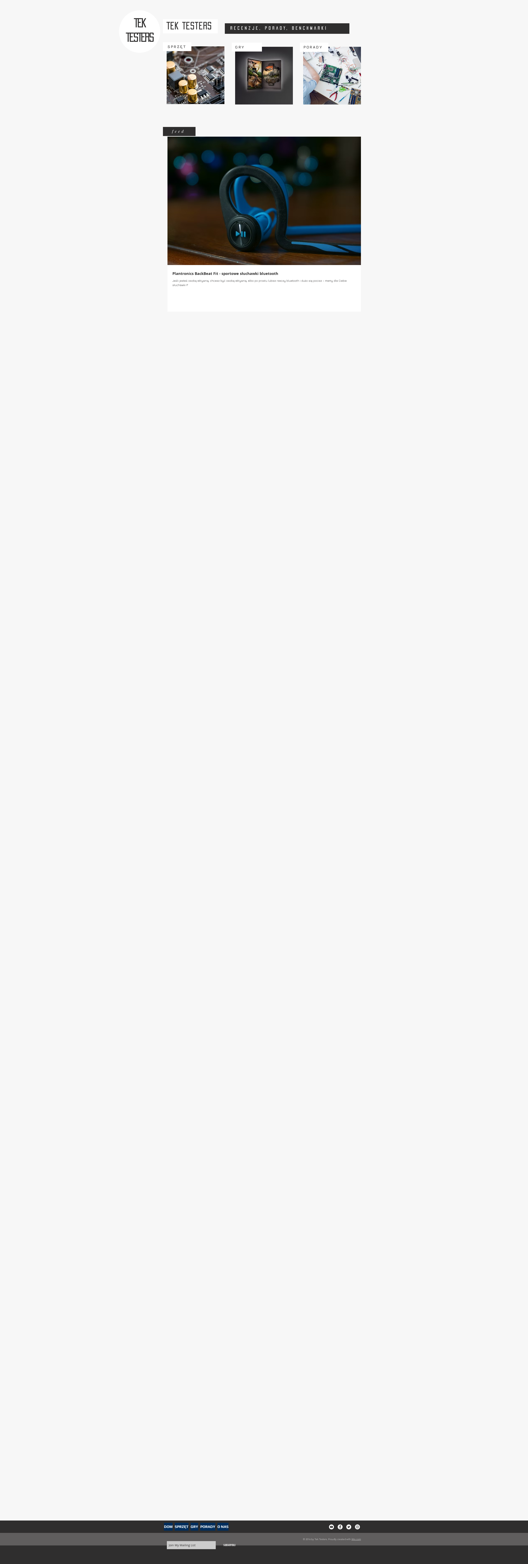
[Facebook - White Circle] (340, 1526)
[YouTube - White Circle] (331, 1526)
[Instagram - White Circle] (357, 1526)
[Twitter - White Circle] (348, 1526)
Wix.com (356, 1539)
